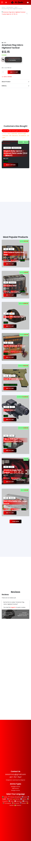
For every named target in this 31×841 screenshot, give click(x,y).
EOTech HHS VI (9, 410)
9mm (9, 133)
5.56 (10, 135)
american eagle (22, 133)
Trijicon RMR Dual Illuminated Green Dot (12, 440)
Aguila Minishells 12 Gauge (14, 346)
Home (3, 7)
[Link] (6, 2)
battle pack (5, 135)
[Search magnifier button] (28, 131)
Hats (16, 7)
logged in (13, 607)
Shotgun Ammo (15, 790)
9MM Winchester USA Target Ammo (15, 502)
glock (3, 137)
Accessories (10, 7)
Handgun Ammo (15, 786)
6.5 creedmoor (22, 135)
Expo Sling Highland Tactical (18, 155)
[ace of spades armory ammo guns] (19, 2)
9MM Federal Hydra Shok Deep (13, 253)
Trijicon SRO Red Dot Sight (14, 317)
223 (28, 135)
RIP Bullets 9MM (10, 285)
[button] (2, 2)
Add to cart (14, 72)
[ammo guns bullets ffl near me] (12, 2)
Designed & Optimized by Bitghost (15, 780)
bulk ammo (15, 135)
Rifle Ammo (15, 788)
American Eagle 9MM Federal (12, 471)
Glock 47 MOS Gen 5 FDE (13, 379)
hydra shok (14, 133)
